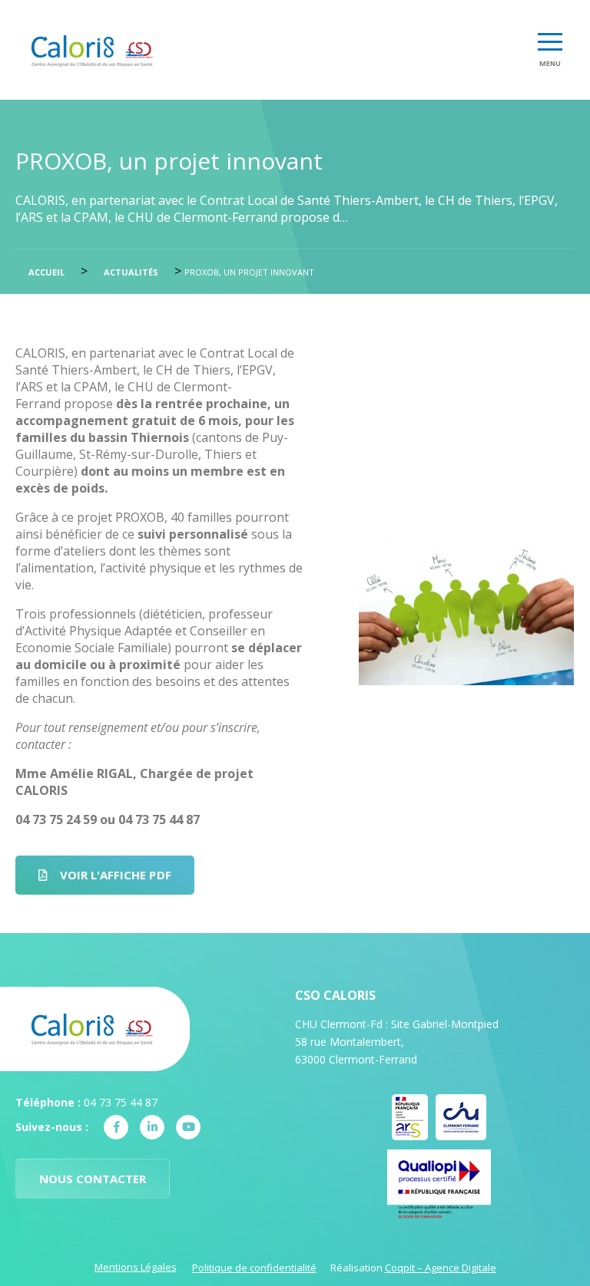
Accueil (46, 272)
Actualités (131, 272)
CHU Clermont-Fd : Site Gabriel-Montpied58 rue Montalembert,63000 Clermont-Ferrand (397, 1042)
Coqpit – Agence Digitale (440, 1267)
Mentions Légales (135, 1267)
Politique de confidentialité (254, 1267)
